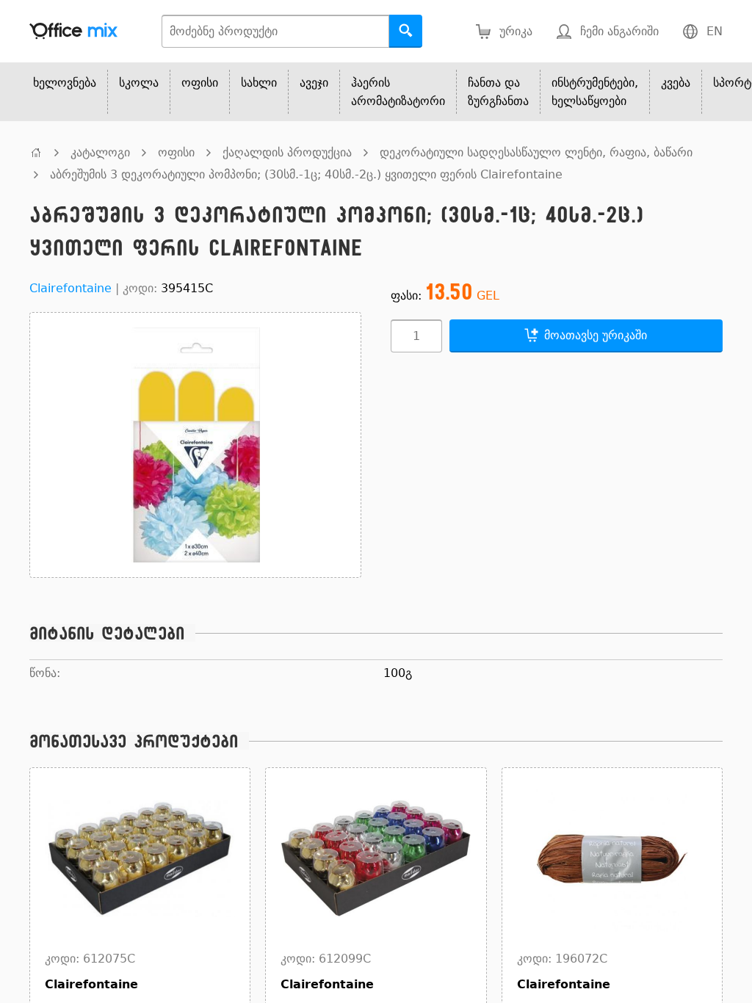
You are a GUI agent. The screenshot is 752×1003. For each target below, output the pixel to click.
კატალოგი (100, 152)
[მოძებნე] (405, 31)
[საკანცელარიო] (36, 152)
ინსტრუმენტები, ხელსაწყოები (595, 92)
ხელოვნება (64, 83)
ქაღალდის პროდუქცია (287, 152)
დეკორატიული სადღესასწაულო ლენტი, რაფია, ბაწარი (536, 152)
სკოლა (139, 83)
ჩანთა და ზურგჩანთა (498, 92)
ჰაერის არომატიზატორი (398, 92)
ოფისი (199, 83)
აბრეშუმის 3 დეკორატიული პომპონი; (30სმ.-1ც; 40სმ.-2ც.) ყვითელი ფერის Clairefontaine (306, 174)
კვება (675, 83)
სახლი (259, 83)
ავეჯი (314, 83)
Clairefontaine (70, 288)
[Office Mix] (73, 31)
